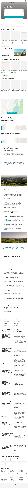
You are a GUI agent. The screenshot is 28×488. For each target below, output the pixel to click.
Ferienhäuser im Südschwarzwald (18, 197)
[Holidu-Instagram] (12, 484)
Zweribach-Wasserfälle (18, 296)
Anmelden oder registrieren (5, 55)
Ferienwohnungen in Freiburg (9, 155)
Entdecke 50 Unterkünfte (12, 112)
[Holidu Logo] (4, 1)
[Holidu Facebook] (15, 484)
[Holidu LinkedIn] (14, 484)
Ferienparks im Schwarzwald (7, 220)
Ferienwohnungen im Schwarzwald (8, 164)
